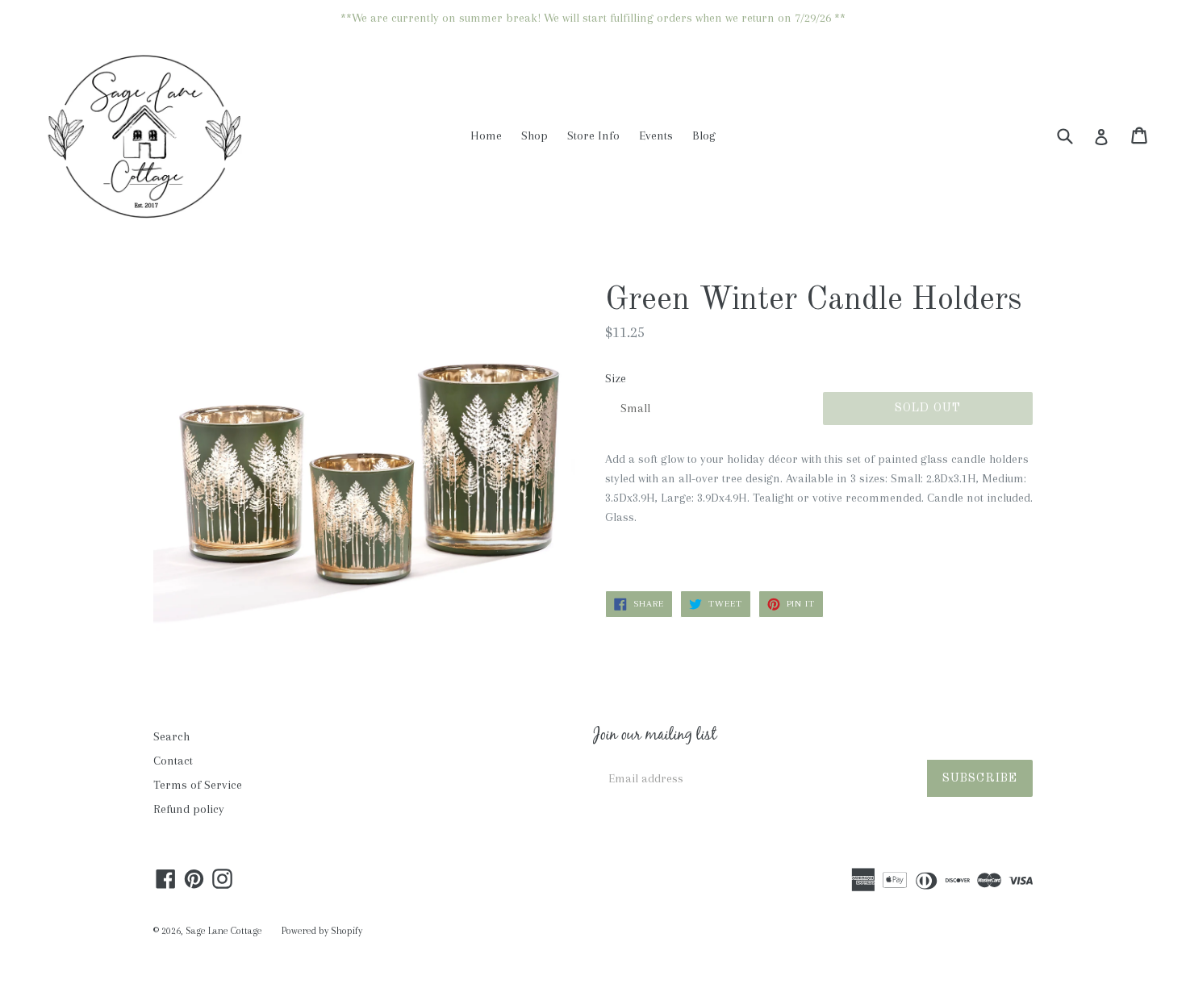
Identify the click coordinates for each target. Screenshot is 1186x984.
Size (615, 378)
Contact (173, 760)
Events (656, 135)
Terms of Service (197, 785)
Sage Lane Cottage (224, 930)
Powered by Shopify (322, 930)
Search (171, 736)
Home (486, 135)
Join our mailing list (654, 736)
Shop (534, 135)
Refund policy (188, 809)
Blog (704, 135)
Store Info (593, 135)
